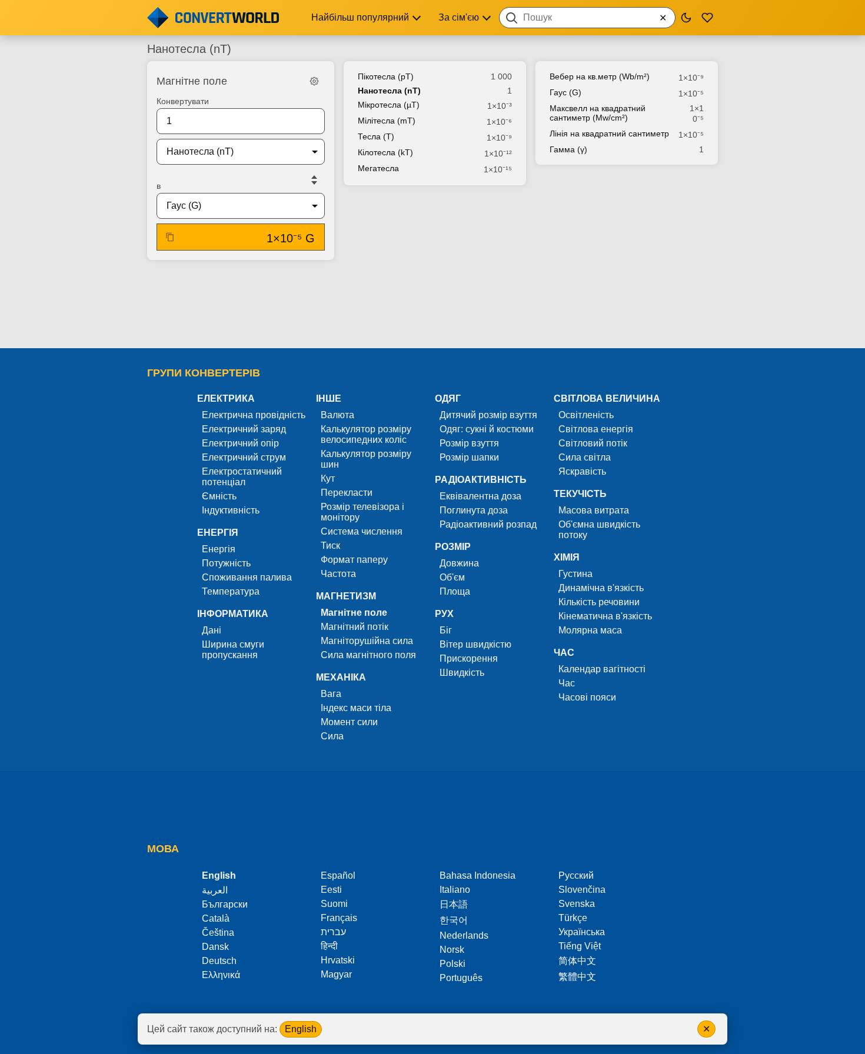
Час (566, 683)
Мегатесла (378, 168)
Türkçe (572, 918)
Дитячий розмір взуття (488, 415)
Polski (452, 964)
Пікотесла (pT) (386, 76)
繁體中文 (577, 977)
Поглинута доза (474, 510)
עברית (333, 932)
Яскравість (582, 471)
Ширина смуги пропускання (233, 649)
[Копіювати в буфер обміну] (170, 237)
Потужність (226, 563)
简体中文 (577, 961)
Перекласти (346, 493)
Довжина (459, 563)
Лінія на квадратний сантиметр (609, 133)
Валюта (337, 415)
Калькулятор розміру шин (366, 459)
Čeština (218, 933)
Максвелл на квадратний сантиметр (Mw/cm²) (598, 113)
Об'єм (452, 577)
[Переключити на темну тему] (686, 17)
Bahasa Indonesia (477, 875)
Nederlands (464, 935)
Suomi (334, 904)
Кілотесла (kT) (385, 152)
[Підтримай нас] (707, 17)
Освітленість (586, 415)
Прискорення (469, 658)
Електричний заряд (244, 429)
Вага (331, 694)
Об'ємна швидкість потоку (599, 529)
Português (461, 978)
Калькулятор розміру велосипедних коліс (366, 434)
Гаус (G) (565, 92)
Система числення (361, 531)
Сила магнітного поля (368, 655)
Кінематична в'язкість (605, 616)
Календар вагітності (602, 669)
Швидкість (462, 673)
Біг (446, 630)
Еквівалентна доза (480, 496)
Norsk (452, 950)
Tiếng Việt (579, 946)
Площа (455, 591)
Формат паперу (354, 560)
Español (338, 875)
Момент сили (349, 722)
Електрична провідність (253, 415)
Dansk (215, 947)
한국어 (454, 920)
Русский (576, 875)
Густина (575, 574)
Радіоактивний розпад (488, 524)
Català (215, 918)
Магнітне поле (354, 613)
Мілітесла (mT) (386, 120)
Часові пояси (587, 697)
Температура (231, 591)
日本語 (454, 904)
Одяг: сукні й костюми (487, 429)
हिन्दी (329, 946)
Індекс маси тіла (356, 708)
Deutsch (219, 961)
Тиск (330, 546)
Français (339, 918)
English (301, 1029)
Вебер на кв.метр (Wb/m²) (600, 76)
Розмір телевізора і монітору (362, 512)
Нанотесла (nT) (389, 90)
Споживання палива (247, 577)
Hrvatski (338, 960)
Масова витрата (593, 510)
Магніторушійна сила (367, 641)
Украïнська (581, 932)
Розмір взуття (469, 443)
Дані (211, 630)
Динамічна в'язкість (601, 588)
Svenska (576, 904)
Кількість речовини (599, 602)
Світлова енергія (595, 429)
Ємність (219, 496)
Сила (332, 736)
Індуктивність (231, 510)
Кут (328, 478)
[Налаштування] (314, 81)
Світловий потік (592, 443)
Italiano (455, 890)
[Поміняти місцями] (314, 180)
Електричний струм (244, 457)
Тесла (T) (376, 136)
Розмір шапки (469, 457)
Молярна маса (590, 630)
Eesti (331, 890)
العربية (215, 890)
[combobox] (587, 17)
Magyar (336, 974)
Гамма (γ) (568, 149)
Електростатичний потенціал (242, 476)
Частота (338, 574)
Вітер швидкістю (475, 644)
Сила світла (584, 457)
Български (225, 904)
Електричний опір (240, 443)
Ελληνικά (221, 975)
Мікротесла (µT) (389, 104)
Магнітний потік (354, 627)
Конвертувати (183, 101)
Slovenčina (582, 890)
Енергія (218, 549)
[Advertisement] (432, 305)
